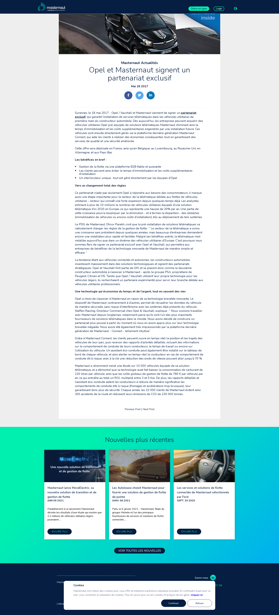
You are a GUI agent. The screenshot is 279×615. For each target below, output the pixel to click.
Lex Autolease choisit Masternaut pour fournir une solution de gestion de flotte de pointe (139, 492)
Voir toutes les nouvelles (139, 551)
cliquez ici (197, 595)
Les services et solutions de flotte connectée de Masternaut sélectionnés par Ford (203, 492)
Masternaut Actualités (139, 62)
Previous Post (133, 409)
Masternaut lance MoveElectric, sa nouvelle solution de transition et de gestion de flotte (71, 492)
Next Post (149, 409)
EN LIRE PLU (59, 531)
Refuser (200, 603)
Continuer (173, 603)
